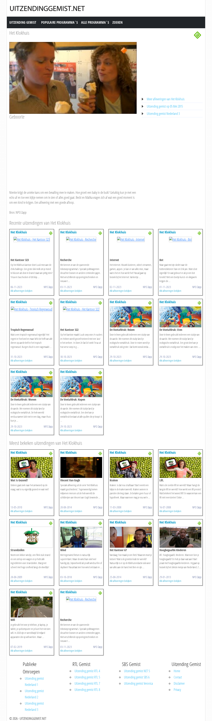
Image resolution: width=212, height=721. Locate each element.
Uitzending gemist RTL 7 (87, 683)
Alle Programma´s (95, 22)
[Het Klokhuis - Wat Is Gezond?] (32, 467)
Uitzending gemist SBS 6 (136, 677)
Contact (178, 677)
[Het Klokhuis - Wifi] (32, 606)
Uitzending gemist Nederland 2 (34, 694)
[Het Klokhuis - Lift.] (180, 467)
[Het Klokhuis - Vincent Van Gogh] (81, 467)
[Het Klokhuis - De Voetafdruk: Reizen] (131, 316)
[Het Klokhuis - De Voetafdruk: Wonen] (32, 386)
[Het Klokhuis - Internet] (131, 239)
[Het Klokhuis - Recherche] (81, 239)
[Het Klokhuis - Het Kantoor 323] (31, 239)
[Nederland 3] (197, 34)
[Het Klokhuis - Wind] (81, 537)
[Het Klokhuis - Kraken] (131, 467)
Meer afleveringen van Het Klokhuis (165, 99)
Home (177, 671)
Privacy (177, 689)
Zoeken (117, 22)
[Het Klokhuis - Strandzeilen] (32, 537)
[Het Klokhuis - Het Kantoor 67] (131, 537)
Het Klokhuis (19, 32)
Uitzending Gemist (22, 22)
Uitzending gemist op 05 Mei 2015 (165, 106)
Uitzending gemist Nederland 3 (163, 113)
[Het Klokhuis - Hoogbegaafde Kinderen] (180, 537)
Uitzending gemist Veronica (138, 683)
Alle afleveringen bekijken (22, 291)
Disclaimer (179, 683)
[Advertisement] (73, 151)
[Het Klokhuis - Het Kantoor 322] (81, 309)
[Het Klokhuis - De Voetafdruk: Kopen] (81, 386)
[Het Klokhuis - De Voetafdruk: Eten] (180, 316)
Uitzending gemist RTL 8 (87, 689)
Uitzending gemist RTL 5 (87, 677)
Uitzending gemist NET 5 (137, 671)
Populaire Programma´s (59, 22)
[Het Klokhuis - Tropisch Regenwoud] (31, 309)
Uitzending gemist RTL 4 (87, 671)
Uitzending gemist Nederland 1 (34, 681)
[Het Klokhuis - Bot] (180, 239)
